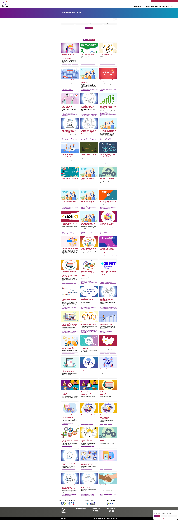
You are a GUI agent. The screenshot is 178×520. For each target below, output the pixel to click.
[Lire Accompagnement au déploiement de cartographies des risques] (108, 123)
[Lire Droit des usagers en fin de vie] (89, 408)
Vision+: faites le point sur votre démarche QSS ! (69, 224)
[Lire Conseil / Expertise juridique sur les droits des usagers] (89, 241)
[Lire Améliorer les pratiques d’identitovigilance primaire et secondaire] (108, 385)
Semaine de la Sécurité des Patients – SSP (87, 347)
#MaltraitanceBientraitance (94, 89)
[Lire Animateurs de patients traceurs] (108, 455)
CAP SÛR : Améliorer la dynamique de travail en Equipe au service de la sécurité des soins (69, 156)
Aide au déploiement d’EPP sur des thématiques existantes (69, 202)
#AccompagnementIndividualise (66, 89)
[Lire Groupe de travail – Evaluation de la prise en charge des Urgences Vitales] (70, 172)
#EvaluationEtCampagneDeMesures (66, 64)
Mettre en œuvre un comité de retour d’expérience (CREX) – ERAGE (69, 463)
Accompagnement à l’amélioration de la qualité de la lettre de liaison (70, 80)
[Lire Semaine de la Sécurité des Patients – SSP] (89, 340)
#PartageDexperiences (70, 113)
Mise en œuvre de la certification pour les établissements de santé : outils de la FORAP (108, 156)
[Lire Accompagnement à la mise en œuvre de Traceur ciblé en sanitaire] (108, 216)
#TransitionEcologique (103, 283)
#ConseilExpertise (102, 64)
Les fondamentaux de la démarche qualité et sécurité (106, 323)
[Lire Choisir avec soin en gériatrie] (89, 48)
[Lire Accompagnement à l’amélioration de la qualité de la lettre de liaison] (70, 73)
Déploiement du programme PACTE (87, 179)
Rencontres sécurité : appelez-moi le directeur (108, 369)
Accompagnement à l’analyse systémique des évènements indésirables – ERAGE (107, 299)
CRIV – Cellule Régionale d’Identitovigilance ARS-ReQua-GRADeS (69, 299)
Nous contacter (172, 0)
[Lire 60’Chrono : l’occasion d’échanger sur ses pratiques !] (108, 195)
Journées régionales (104, 347)
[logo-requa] (5, 4)
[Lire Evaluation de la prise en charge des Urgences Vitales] (108, 73)
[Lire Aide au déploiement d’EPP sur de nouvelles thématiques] (89, 216)
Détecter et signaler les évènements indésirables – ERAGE (87, 440)
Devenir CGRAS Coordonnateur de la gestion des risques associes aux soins (70, 440)
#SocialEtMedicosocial (94, 65)
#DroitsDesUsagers (64, 114)
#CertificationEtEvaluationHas (66, 90)
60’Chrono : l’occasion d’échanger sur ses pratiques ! (108, 202)
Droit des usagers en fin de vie (88, 414)
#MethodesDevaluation (65, 65)
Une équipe (159, 0)
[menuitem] (154, 1)
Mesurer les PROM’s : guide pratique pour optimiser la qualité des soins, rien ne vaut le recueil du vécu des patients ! (69, 56)
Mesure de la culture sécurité (107, 178)
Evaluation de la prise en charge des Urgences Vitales (107, 80)
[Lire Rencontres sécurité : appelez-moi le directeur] (108, 362)
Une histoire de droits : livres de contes (88, 155)
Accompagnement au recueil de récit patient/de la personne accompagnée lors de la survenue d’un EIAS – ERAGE (89, 132)
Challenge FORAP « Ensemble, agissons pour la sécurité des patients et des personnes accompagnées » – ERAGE (107, 250)
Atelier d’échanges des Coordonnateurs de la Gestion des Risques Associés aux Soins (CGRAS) (89, 273)
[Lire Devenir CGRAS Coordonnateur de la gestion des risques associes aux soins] (70, 432)
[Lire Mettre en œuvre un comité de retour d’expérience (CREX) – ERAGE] (70, 455)
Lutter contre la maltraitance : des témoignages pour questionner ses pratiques (70, 393)
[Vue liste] (116, 19)
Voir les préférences (172, 516)
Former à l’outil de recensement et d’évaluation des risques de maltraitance (89, 393)
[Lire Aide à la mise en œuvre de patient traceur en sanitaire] (89, 195)
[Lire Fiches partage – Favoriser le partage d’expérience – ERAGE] (89, 316)
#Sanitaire (69, 65)
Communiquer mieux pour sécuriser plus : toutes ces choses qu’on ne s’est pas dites (89, 463)
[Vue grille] (114, 19)
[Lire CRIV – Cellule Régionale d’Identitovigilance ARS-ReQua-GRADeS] (70, 291)
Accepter (157, 516)
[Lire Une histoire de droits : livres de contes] (89, 147)
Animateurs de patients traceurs (107, 462)
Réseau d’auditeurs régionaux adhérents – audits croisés (69, 347)
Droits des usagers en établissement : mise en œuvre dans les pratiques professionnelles (107, 416)
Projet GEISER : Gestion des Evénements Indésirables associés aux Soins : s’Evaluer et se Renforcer (108, 106)
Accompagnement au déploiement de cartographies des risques (108, 130)
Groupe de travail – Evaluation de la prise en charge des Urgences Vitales (70, 180)
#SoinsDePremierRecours (110, 65)
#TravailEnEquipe (64, 163)
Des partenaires (165, 0)
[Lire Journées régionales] (108, 340)
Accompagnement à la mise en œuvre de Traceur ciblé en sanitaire (107, 224)
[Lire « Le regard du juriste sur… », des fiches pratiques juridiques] (89, 291)
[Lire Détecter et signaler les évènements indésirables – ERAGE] (89, 432)
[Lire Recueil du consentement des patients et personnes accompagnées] (70, 98)
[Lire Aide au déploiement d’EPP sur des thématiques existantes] (70, 195)
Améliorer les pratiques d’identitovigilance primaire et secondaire (107, 393)
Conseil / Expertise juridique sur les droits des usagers (88, 249)
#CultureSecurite (102, 139)
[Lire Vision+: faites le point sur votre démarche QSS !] (70, 216)
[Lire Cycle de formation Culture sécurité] (108, 432)
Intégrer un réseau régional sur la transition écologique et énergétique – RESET (108, 273)
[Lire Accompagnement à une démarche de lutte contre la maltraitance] (89, 73)
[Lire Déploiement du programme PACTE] (89, 172)
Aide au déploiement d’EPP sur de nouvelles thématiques (88, 224)
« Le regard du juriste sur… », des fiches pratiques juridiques (89, 298)
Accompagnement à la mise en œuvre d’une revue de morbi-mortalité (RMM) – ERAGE (88, 106)
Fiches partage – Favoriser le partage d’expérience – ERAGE (88, 323)
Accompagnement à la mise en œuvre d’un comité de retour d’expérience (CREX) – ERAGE (69, 131)
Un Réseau (154, 0)
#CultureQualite (111, 138)
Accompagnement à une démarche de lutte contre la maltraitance (87, 81)
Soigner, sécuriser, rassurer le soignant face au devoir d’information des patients (69, 370)
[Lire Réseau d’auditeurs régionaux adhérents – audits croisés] (70, 340)
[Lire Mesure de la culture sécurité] (108, 172)
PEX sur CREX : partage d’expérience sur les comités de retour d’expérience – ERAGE (69, 324)
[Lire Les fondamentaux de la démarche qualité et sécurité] (108, 316)
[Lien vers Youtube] (112, 511)
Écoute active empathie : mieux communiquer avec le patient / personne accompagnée (69, 416)
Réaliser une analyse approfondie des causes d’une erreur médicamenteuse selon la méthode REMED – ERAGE (69, 486)
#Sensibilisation (88, 307)
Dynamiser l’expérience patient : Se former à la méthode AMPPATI (108, 485)
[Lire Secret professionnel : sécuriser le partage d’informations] (89, 362)
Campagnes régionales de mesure (70, 248)
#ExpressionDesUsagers (75, 64)
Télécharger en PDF (89, 39)
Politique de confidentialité (165, 518)
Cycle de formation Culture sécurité (106, 439)
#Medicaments (93, 64)
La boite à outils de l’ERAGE (106, 54)
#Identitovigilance (70, 283)
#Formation (63, 399)
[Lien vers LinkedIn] (110, 511)
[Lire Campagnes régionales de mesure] (70, 241)
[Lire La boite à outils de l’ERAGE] (108, 48)
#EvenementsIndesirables (108, 64)
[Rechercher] (175, 6)
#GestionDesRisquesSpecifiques (111, 114)
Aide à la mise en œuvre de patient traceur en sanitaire (87, 202)
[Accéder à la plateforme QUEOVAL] (96, 511)
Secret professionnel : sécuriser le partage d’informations (89, 369)
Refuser (164, 516)
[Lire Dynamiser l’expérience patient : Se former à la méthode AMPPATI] (108, 478)
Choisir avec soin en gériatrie (87, 54)
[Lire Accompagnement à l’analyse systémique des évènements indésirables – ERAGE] (108, 291)
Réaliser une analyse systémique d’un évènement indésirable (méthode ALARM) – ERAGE (88, 486)
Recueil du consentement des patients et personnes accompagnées (68, 106)
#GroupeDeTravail (64, 184)
